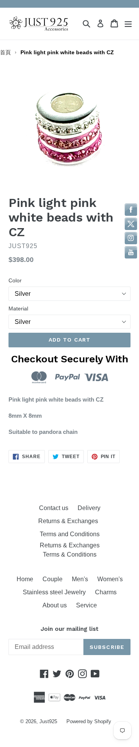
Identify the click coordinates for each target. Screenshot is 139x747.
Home (25, 579)
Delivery (89, 508)
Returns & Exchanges (69, 521)
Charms (106, 592)
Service (86, 605)
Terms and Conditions (70, 534)
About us (54, 605)
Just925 (48, 721)
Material (18, 308)
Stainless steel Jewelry (54, 592)
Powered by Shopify (88, 721)
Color (15, 280)
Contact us (53, 508)
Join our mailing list (69, 628)
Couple (52, 579)
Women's (110, 579)
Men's (80, 579)
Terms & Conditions (70, 554)
